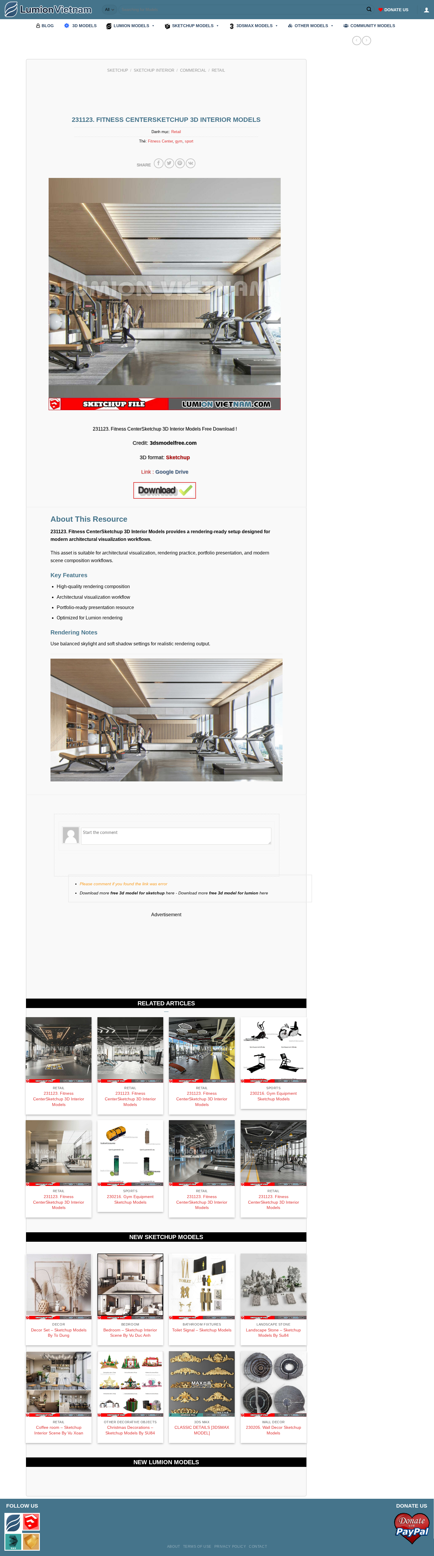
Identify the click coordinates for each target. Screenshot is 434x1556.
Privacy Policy (230, 1546)
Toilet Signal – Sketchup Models (201, 1330)
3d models (84, 25)
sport (189, 141)
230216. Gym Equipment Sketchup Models (273, 1096)
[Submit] (369, 10)
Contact (258, 1546)
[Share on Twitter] (169, 163)
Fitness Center (160, 141)
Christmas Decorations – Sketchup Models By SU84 (130, 1430)
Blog (48, 25)
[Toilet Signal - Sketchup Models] (202, 1286)
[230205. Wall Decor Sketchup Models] (273, 1384)
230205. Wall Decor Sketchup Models (273, 1430)
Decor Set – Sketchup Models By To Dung (59, 1333)
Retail (218, 70)
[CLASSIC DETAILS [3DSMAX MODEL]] (202, 1384)
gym (178, 141)
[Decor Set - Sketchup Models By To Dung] (59, 1286)
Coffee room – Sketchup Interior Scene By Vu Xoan (58, 1430)
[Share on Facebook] (159, 163)
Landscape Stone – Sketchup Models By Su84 (273, 1333)
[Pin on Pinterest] (180, 163)
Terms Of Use (197, 1546)
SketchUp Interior (154, 70)
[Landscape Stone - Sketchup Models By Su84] (273, 1286)
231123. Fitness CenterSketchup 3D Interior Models (58, 1099)
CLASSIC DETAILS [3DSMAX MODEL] (201, 1430)
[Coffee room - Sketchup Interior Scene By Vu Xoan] (59, 1384)
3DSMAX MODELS (254, 25)
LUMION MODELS (131, 25)
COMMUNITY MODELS (372, 25)
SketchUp (117, 70)
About (173, 1546)
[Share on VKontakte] (190, 163)
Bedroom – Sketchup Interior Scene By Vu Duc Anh (130, 1333)
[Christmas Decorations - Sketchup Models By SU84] (130, 1384)
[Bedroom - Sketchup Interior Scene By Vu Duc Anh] (130, 1286)
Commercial (193, 70)
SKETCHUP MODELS (192, 25)
